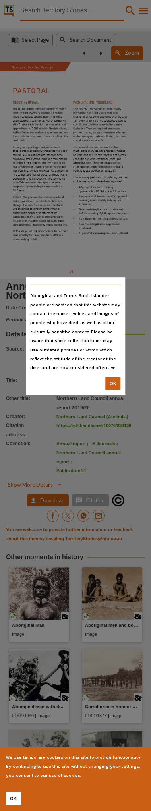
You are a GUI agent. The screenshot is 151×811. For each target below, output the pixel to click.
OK (113, 383)
